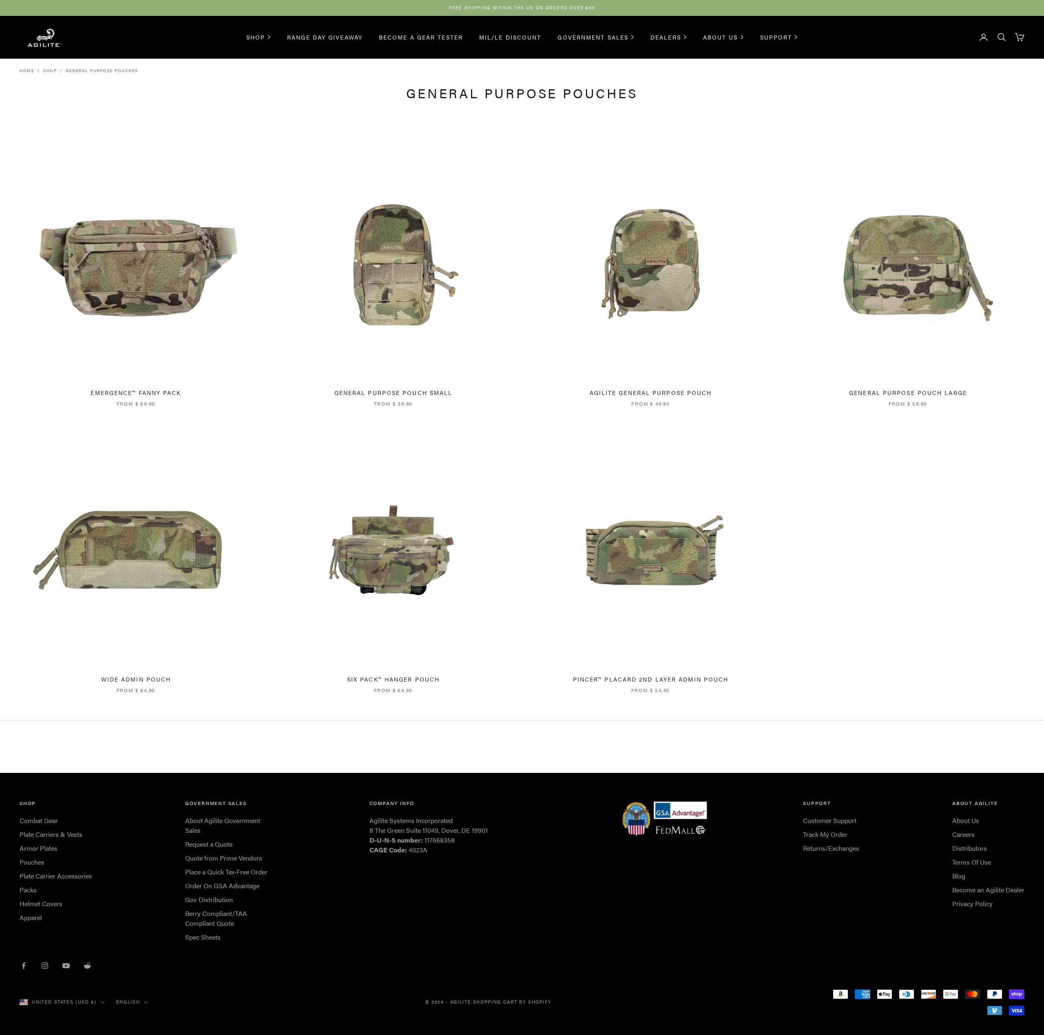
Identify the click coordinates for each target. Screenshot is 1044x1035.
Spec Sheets (203, 937)
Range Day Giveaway (325, 37)
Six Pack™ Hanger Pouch (393, 679)
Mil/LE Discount (510, 37)
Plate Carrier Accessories (56, 876)
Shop (255, 37)
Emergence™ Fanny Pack (136, 392)
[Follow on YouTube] (66, 966)
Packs (28, 889)
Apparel (31, 917)
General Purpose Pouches (102, 70)
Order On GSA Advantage (222, 885)
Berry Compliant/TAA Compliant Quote (216, 918)
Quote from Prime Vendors (223, 858)
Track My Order (825, 834)
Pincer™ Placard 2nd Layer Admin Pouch (651, 679)
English (128, 1002)
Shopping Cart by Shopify (512, 1002)
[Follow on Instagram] (45, 966)
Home (27, 70)
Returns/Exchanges (831, 848)
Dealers (665, 37)
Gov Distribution (209, 899)
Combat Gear (39, 820)
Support (776, 37)
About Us (720, 37)
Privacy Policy (972, 903)
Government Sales (592, 37)
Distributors (969, 848)
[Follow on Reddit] (87, 966)
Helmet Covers (41, 903)
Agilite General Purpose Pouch (651, 392)
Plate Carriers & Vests (51, 834)
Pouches (32, 862)
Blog (958, 876)
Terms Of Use (971, 862)
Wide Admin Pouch (136, 679)
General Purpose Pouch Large (908, 392)
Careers (963, 834)
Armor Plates (39, 848)
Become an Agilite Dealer (988, 889)
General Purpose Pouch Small (393, 392)
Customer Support (829, 820)
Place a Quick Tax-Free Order (226, 871)
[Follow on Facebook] (24, 966)
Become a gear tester (421, 37)
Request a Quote (208, 844)
